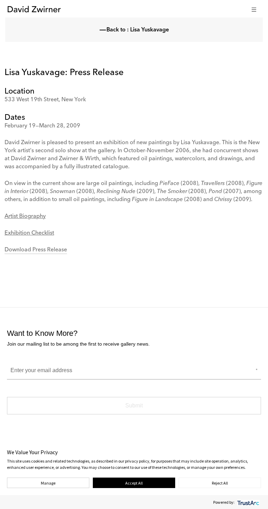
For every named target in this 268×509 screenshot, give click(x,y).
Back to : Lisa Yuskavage (137, 30)
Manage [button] (48, 483)
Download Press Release (36, 250)
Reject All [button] (220, 483)
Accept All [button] (134, 483)
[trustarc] (247, 502)
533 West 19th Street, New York (45, 100)
